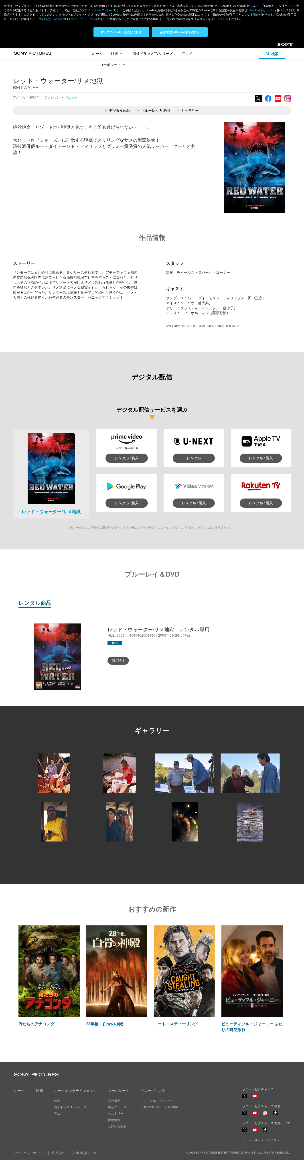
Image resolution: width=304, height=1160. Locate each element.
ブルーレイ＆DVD (155, 110)
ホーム (97, 53)
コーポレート (110, 64)
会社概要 (114, 1100)
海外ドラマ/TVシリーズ (70, 1107)
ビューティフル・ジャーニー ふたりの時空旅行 (252, 1026)
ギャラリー (190, 110)
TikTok (275, 1114)
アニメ (187, 53)
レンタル (194, 457)
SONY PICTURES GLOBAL (159, 1107)
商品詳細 (118, 660)
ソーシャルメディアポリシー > (264, 1140)
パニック (71, 97)
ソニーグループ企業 (85, 19)
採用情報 (114, 1120)
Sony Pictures (53, 19)
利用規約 (58, 1152)
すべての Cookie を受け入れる (121, 32)
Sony (281, 45)
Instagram (287, 101)
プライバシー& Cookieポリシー (102, 10)
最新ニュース (117, 1107)
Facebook (268, 101)
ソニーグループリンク (156, 1100)
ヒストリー (116, 1113)
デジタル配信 (119, 110)
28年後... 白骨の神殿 (104, 1024)
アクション (52, 97)
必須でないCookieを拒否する (179, 32)
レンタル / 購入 (127, 457)
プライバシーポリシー (29, 1152)
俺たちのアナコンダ (36, 1024)
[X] (244, 1113)
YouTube (278, 101)
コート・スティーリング (176, 1024)
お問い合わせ (117, 1126)
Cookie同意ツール (262, 10)
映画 (114, 53)
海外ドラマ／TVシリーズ (153, 53)
